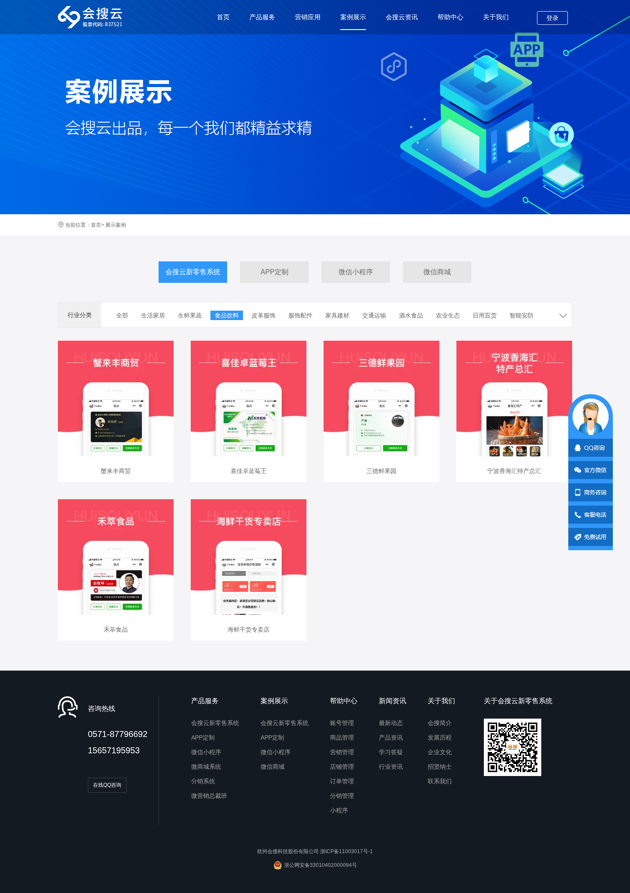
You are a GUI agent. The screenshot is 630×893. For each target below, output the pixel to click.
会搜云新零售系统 (192, 272)
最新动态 (391, 722)
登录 (552, 18)
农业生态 (448, 315)
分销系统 (203, 781)
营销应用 (308, 17)
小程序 (339, 810)
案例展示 (353, 17)
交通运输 (374, 315)
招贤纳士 (440, 766)
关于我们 (496, 17)
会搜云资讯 (402, 17)
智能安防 (522, 315)
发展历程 (440, 737)
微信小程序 (356, 272)
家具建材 (337, 315)
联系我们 (440, 781)
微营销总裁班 (209, 795)
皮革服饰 (264, 315)
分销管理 (342, 795)
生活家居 (153, 315)
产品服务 (262, 17)
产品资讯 (391, 737)
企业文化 (440, 752)
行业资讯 (391, 766)
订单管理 (342, 781)
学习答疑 (391, 752)
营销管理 (342, 752)
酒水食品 (411, 315)
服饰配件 (300, 315)
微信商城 (437, 272)
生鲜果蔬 (190, 315)
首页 (223, 17)
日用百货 (485, 315)
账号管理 (342, 722)
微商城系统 (206, 766)
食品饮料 (227, 315)
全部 (122, 315)
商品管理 (342, 737)
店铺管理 (342, 766)
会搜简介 (440, 722)
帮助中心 (450, 17)
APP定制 (274, 272)
